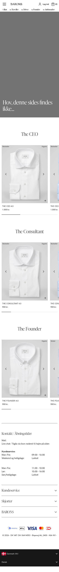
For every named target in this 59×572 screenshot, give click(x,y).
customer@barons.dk (17, 440)
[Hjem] (16, 4)
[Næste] (43, 174)
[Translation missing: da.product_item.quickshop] (45, 200)
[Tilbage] (6, 174)
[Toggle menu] (4, 4)
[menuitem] (13, 9)
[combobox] (29, 553)
